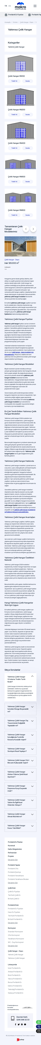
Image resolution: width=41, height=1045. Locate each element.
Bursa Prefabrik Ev (15, 982)
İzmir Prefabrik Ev (14, 968)
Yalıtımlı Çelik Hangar (16, 47)
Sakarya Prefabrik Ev (15, 993)
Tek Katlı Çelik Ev (14, 895)
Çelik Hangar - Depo (26, 22)
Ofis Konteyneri (14, 935)
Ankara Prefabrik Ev (15, 971)
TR (6, 6)
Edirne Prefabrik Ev (15, 986)
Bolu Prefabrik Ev (14, 975)
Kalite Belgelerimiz (15, 849)
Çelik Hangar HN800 (16, 210)
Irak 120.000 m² (12, 263)
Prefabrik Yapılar (14, 865)
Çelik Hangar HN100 (16, 76)
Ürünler (15, 22)
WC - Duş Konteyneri (16, 942)
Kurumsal (11, 845)
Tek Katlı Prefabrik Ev (16, 916)
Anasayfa (7, 22)
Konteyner (12, 928)
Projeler (11, 856)
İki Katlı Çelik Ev (13, 898)
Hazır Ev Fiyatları (14, 912)
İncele (28, 81)
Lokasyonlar (12, 964)
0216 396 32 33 (23, 1020)
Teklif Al (14, 81)
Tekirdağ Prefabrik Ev (16, 989)
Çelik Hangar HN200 (16, 110)
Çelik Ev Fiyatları (14, 891)
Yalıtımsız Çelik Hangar (16, 958)
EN (10, 6)
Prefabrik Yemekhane (16, 875)
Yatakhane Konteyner (16, 939)
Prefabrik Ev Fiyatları (15, 14)
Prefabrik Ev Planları (15, 842)
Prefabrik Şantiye (14, 872)
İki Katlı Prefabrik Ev (15, 919)
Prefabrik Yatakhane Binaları (18, 879)
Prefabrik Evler (13, 905)
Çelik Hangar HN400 (16, 143)
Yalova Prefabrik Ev (15, 979)
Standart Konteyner (15, 931)
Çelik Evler (12, 888)
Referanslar (12, 853)
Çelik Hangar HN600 (16, 177)
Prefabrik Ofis (13, 868)
